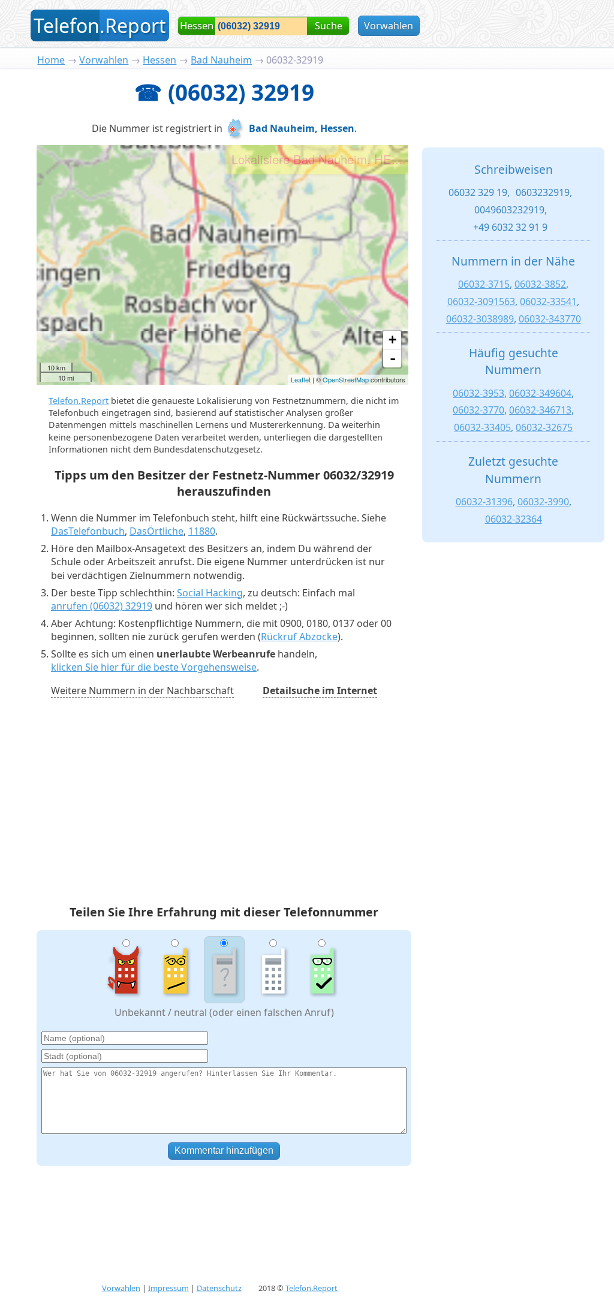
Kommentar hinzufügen (223, 1150)
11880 (201, 531)
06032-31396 (484, 501)
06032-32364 (513, 519)
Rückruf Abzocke (299, 636)
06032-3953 (478, 393)
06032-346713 (540, 410)
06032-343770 (550, 318)
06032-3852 (540, 284)
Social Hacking (210, 592)
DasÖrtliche (156, 531)
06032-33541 (548, 301)
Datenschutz (219, 1288)
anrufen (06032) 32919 (101, 606)
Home (51, 60)
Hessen (159, 60)
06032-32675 (544, 427)
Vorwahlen (388, 25)
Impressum (168, 1288)
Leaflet (301, 379)
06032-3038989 (480, 318)
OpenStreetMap (346, 379)
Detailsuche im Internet (320, 690)
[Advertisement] (224, 803)
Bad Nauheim (221, 60)
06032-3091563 (481, 301)
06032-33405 (482, 427)
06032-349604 (540, 393)
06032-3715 (484, 284)
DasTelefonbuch (88, 531)
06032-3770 (478, 410)
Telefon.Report (79, 400)
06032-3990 (543, 501)
